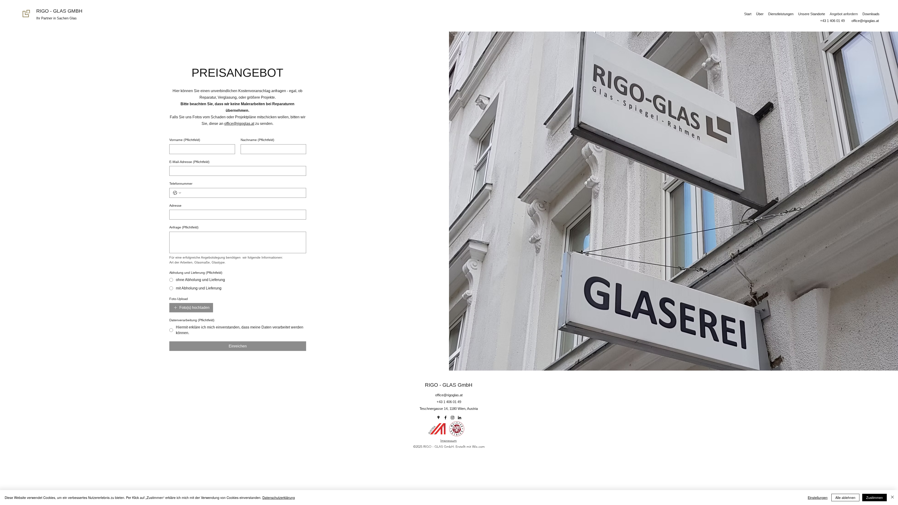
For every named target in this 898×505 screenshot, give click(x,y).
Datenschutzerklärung (278, 497)
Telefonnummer (180, 183)
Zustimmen (874, 497)
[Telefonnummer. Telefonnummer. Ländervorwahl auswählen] (177, 193)
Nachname (257, 140)
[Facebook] (445, 417)
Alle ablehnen (845, 497)
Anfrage (184, 227)
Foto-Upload (178, 299)
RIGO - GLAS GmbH (448, 385)
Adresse (175, 205)
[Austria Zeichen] (436, 428)
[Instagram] (452, 417)
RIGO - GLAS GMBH (59, 11)
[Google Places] (438, 417)
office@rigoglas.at (239, 124)
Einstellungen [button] (818, 497)
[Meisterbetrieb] (456, 428)
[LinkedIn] (459, 417)
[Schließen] (892, 497)
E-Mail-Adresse (189, 162)
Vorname (184, 140)
